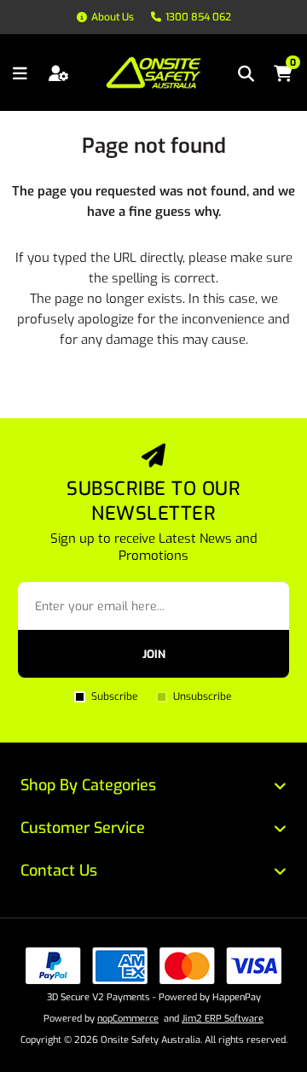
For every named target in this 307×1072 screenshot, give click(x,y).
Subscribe (114, 696)
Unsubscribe (202, 696)
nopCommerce (128, 1018)
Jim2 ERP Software (223, 1018)
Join (153, 654)
